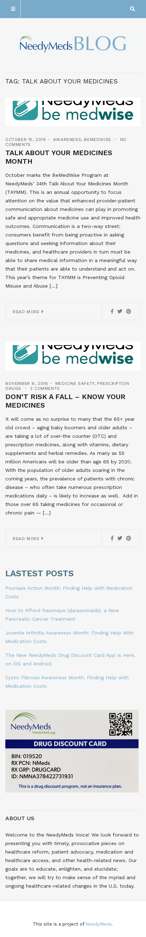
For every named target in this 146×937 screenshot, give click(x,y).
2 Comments (45, 388)
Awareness (67, 139)
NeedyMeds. (99, 924)
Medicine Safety (74, 383)
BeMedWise (97, 139)
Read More (27, 311)
